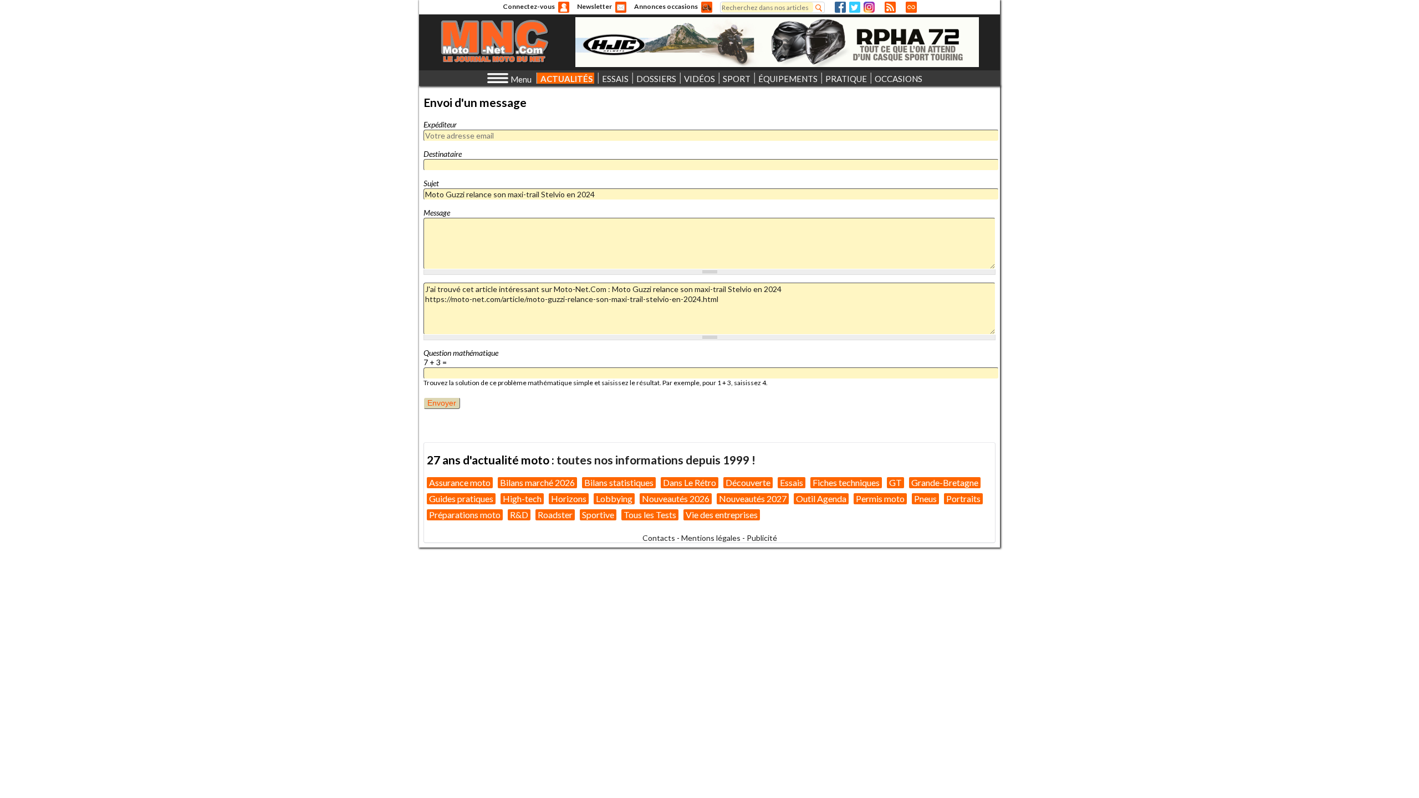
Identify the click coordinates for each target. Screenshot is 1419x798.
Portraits (963, 498)
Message (436, 212)
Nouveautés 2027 (753, 498)
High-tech (522, 498)
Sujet (431, 183)
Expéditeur (440, 124)
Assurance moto (460, 482)
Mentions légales (711, 538)
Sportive (598, 514)
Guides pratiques (461, 498)
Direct (911, 7)
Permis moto (880, 498)
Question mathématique (460, 352)
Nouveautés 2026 (676, 498)
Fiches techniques (846, 482)
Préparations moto (465, 514)
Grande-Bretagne (944, 482)
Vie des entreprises (722, 514)
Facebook (840, 7)
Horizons (568, 498)
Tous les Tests (650, 514)
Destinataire (442, 153)
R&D (519, 514)
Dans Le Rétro (689, 482)
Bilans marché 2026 (537, 482)
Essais (791, 482)
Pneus (925, 498)
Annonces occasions (666, 6)
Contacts (658, 538)
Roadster (555, 514)
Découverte (748, 482)
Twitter (854, 7)
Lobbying (614, 498)
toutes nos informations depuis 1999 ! (656, 460)
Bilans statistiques (619, 482)
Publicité (762, 538)
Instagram (869, 7)
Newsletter (594, 6)
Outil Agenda (821, 498)
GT (895, 482)
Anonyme (563, 7)
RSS (890, 7)
